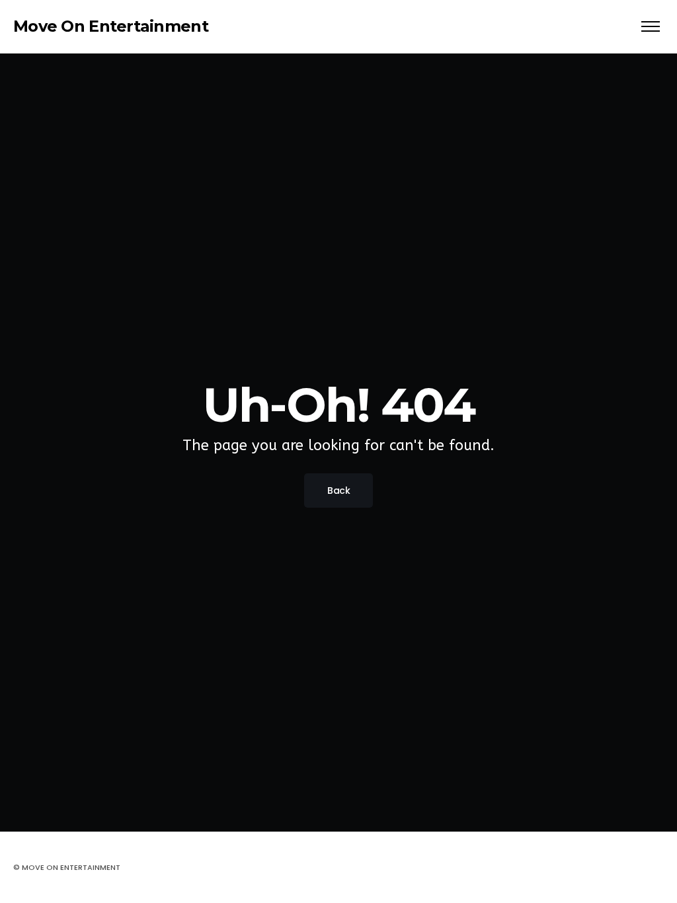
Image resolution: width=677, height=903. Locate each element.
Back (338, 490)
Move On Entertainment (110, 26)
